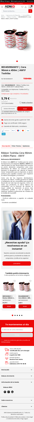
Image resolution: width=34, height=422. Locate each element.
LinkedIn (12, 392)
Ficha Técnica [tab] (16, 146)
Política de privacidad (7, 417)
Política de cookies (20, 417)
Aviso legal (30, 417)
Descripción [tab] (6, 146)
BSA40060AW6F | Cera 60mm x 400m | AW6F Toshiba (25, 297)
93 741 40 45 (20, 3)
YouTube (5, 392)
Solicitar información (9, 108)
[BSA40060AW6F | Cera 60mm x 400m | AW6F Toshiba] (24, 286)
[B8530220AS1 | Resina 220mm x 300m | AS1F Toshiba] (9, 286)
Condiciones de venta (13, 419)
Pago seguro (24, 419)
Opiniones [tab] (26, 146)
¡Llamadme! (16, 263)
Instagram (8, 392)
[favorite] (22, 7)
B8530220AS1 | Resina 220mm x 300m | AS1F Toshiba (8, 297)
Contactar (12, 3)
